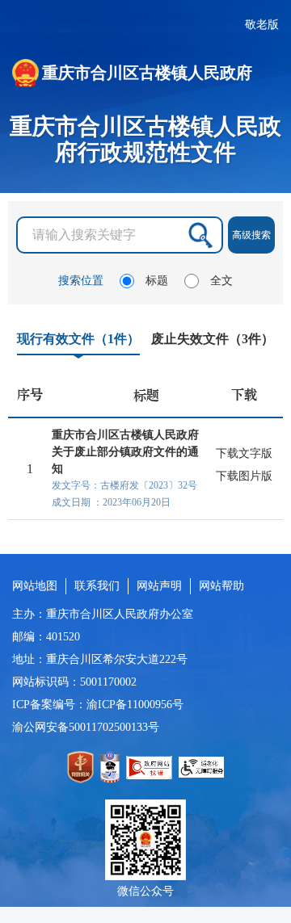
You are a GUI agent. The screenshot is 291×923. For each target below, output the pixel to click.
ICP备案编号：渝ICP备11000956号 (97, 705)
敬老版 (262, 25)
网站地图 (34, 586)
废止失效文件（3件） (212, 339)
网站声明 (159, 586)
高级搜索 (251, 235)
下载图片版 (244, 476)
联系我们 (97, 586)
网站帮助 (221, 586)
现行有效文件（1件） (78, 339)
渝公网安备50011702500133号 (85, 727)
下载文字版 (244, 453)
